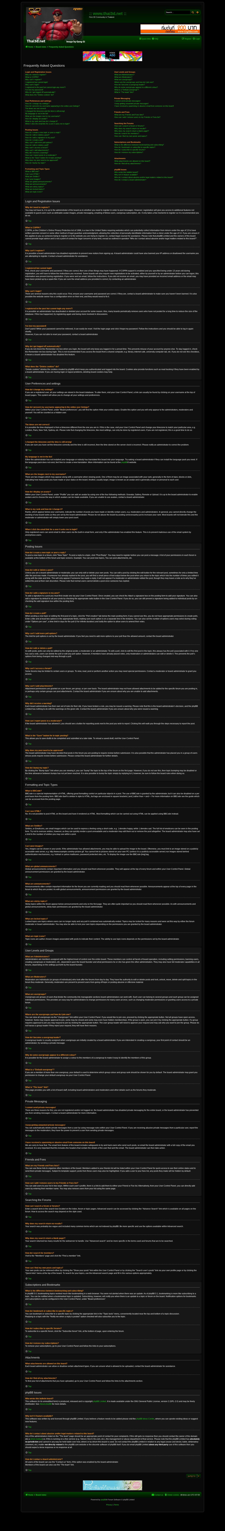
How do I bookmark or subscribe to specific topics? (134, 147)
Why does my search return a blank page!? (131, 131)
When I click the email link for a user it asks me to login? (47, 124)
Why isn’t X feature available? (126, 175)
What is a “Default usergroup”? (126, 90)
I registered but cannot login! (36, 82)
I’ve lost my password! (34, 90)
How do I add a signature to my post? (40, 138)
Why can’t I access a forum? (36, 148)
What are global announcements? (38, 182)
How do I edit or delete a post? (37, 135)
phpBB (124, 462)
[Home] (56, 24)
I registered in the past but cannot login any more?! (45, 87)
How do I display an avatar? (36, 119)
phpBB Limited (99, 1401)
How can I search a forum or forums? (129, 126)
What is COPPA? (32, 77)
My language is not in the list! (36, 114)
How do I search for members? (126, 133)
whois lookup (36, 1439)
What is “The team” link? (124, 92)
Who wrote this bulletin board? (126, 172)
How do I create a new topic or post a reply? (42, 132)
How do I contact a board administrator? (130, 180)
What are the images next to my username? (42, 116)
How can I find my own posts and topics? (130, 136)
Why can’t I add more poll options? (39, 142)
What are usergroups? (123, 80)
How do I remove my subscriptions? (128, 152)
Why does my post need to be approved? (41, 160)
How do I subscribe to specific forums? (129, 150)
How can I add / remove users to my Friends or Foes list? (137, 117)
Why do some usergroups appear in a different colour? (136, 87)
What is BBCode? (32, 171)
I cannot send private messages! (127, 101)
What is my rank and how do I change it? (41, 121)
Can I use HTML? (32, 174)
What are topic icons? (33, 192)
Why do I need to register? (35, 75)
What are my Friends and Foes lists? (129, 115)
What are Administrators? (124, 75)
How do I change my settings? (37, 103)
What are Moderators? (123, 77)
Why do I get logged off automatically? (40, 92)
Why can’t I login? (32, 85)
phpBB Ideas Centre (145, 1419)
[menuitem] (155, 39)
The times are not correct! (35, 108)
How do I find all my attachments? (127, 163)
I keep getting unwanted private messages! (131, 103)
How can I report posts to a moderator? (41, 155)
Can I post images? (33, 179)
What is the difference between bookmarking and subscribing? (139, 145)
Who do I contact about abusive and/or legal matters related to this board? (143, 177)
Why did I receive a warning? (36, 153)
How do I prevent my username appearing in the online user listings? (52, 106)
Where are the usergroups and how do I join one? (134, 82)
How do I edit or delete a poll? (37, 145)
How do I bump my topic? (35, 163)
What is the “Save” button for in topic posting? (43, 158)
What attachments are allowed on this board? (132, 161)
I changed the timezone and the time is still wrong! (45, 111)
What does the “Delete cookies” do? (39, 95)
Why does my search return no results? (130, 128)
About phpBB (46, 1404)
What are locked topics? (34, 189)
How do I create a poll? (34, 140)
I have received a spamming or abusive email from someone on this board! (144, 106)
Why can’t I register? (33, 80)
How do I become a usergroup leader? (129, 85)
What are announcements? (36, 184)
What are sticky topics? (34, 187)
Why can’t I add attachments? (37, 150)
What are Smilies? (32, 176)
